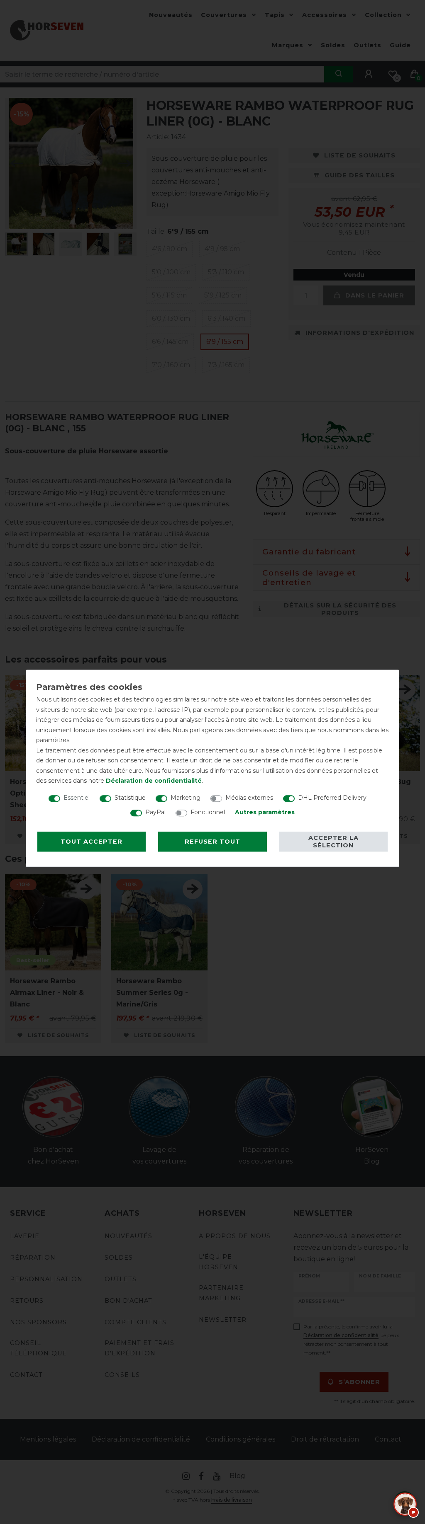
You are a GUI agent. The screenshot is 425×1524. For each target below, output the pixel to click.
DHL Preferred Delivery (332, 797)
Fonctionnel (208, 812)
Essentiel (77, 797)
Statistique (130, 797)
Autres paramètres (265, 812)
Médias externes (249, 797)
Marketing (185, 797)
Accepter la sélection (333, 841)
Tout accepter (91, 841)
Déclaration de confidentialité (154, 780)
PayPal (155, 812)
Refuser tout (212, 841)
